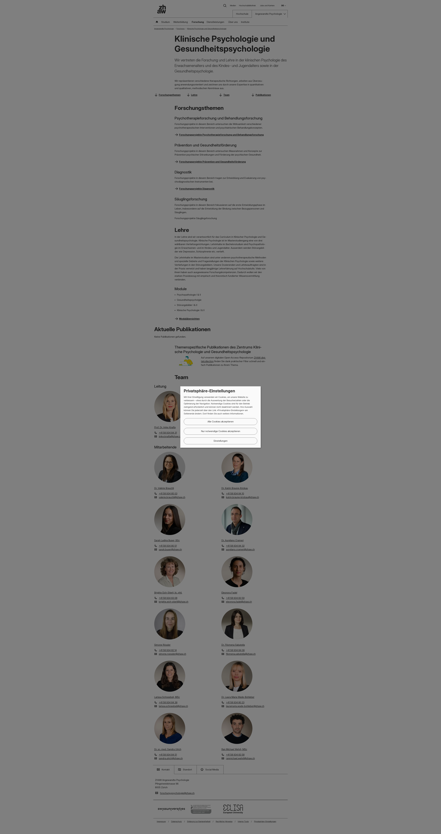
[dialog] (220, 417)
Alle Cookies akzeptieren (221, 421)
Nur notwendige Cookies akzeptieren (220, 431)
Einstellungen (221, 440)
